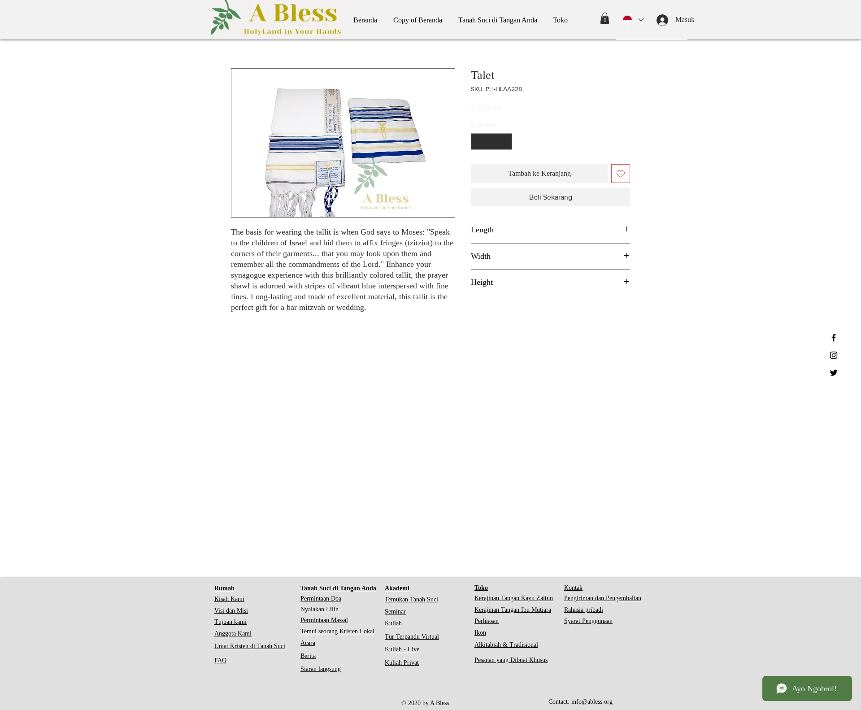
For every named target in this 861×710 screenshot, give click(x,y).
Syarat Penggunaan (588, 621)
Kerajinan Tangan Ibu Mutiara (512, 609)
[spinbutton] (491, 141)
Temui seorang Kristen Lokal (337, 631)
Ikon (480, 632)
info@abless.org (592, 701)
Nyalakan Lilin (319, 609)
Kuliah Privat (402, 662)
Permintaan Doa (320, 598)
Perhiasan (486, 621)
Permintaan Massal (324, 620)
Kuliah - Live (402, 649)
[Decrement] (477, 141)
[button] (604, 18)
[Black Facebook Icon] (834, 338)
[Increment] (505, 141)
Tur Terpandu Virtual (412, 636)
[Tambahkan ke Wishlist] (620, 173)
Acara (307, 643)
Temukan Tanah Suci (411, 599)
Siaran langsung (320, 669)
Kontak (573, 587)
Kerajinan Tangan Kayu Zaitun (513, 598)
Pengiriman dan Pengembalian (602, 598)
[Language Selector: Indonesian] (633, 20)
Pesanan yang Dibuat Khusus (511, 660)
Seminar (395, 611)
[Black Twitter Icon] (834, 373)
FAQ (220, 660)
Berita (308, 656)
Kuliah (393, 623)
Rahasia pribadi (583, 609)
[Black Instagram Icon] (834, 355)
